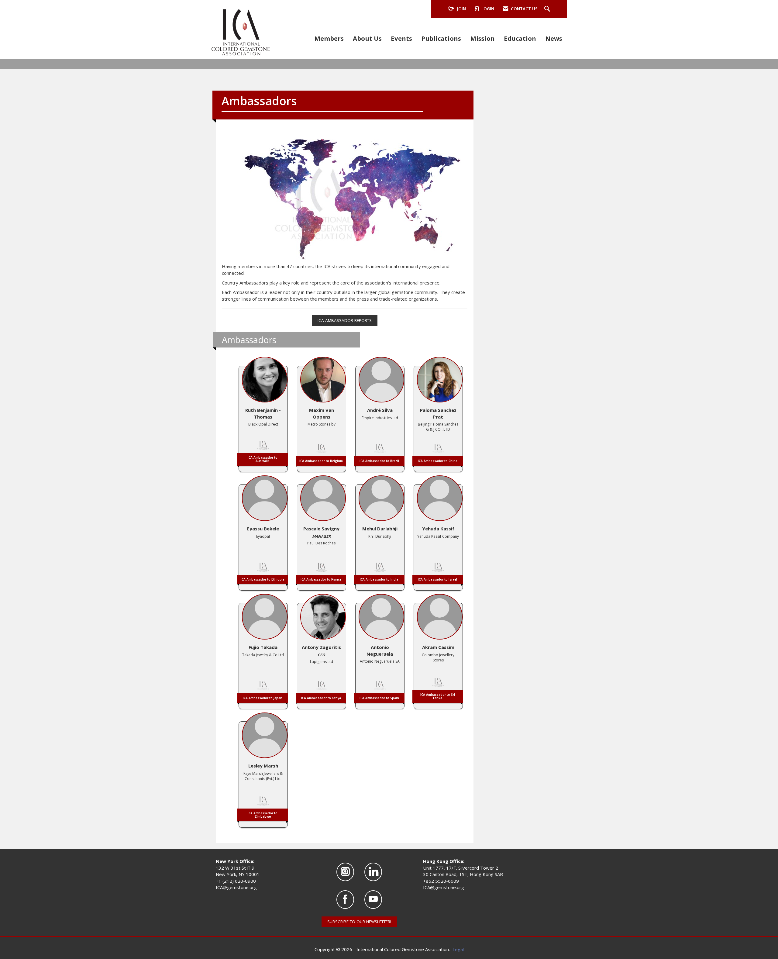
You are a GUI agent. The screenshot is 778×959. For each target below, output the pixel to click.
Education (520, 38)
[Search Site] (548, 9)
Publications (441, 38)
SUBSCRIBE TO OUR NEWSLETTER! (359, 921)
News (553, 38)
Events (401, 38)
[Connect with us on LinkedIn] (373, 872)
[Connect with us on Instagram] (345, 872)
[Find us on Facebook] (345, 899)
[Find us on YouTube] (373, 899)
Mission (482, 38)
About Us (367, 38)
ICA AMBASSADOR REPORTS (345, 320)
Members (329, 38)
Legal (458, 949)
